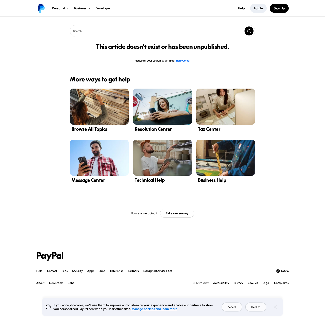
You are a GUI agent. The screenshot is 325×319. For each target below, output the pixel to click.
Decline (255, 306)
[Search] (249, 30)
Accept (232, 306)
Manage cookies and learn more (154, 309)
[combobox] (162, 31)
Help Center (183, 60)
